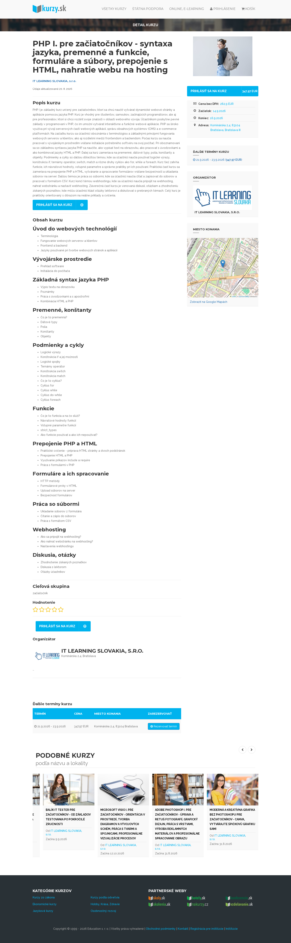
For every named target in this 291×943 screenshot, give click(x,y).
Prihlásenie (224, 9)
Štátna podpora (147, 9)
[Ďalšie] (251, 750)
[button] (222, 264)
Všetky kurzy (114, 9)
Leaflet (233, 296)
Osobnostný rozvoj (103, 910)
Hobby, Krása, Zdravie (105, 904)
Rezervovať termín (165, 726)
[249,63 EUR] (178, 789)
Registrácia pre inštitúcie (206, 928)
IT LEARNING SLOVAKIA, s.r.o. (54, 81)
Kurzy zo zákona (44, 897)
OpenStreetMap (244, 296)
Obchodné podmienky (161, 928)
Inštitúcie (232, 928)
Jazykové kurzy (43, 910)
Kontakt (183, 928)
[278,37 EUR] (123, 789)
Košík (250, 9)
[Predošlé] (242, 750)
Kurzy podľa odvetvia (105, 897)
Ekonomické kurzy (45, 904)
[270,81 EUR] (232, 789)
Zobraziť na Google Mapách (208, 301)
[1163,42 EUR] (68, 789)
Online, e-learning (186, 9)
